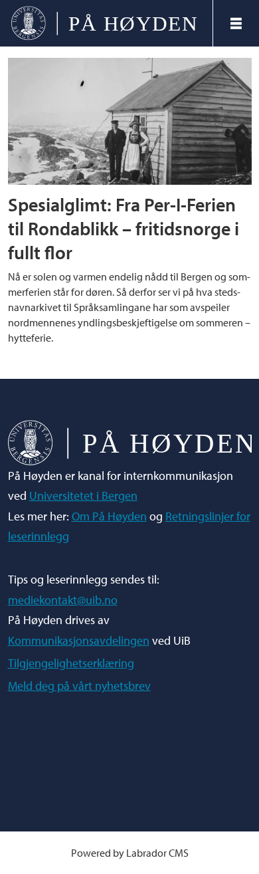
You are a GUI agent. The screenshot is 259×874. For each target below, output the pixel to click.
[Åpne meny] (236, 23)
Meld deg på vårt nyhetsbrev (79, 685)
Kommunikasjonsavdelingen (78, 640)
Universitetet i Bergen (83, 495)
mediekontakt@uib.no (63, 599)
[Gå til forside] (106, 23)
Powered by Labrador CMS (130, 852)
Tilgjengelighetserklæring (71, 663)
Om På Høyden (109, 516)
